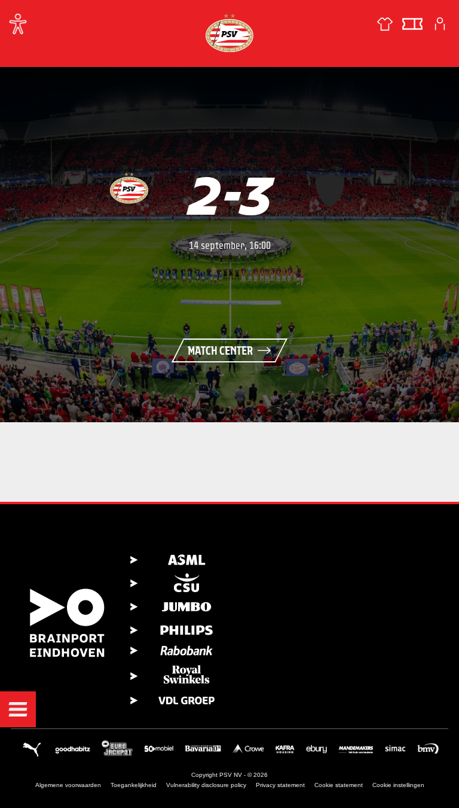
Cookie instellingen (398, 785)
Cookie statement (338, 785)
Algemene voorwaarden (68, 785)
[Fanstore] (385, 24)
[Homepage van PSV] (229, 32)
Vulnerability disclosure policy (206, 785)
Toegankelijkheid (134, 785)
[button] (18, 709)
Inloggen (440, 24)
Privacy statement (280, 785)
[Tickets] (412, 24)
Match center (220, 350)
